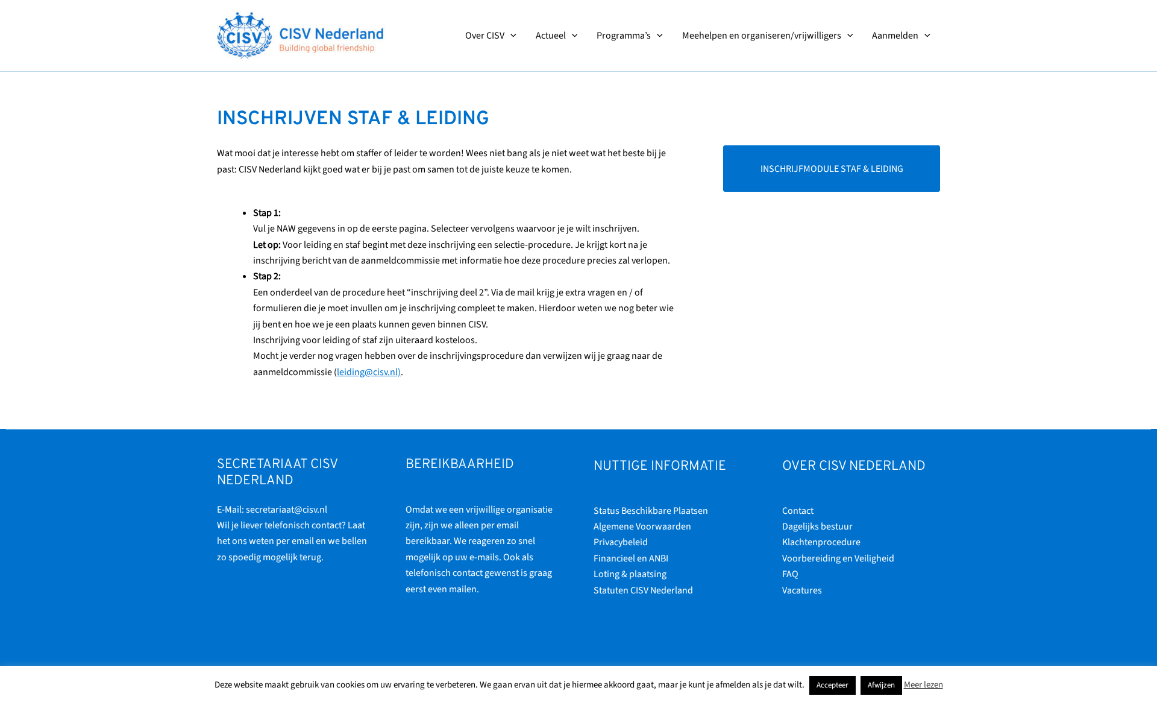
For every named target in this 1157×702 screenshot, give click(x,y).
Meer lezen (923, 684)
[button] (510, 35)
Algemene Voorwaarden (642, 526)
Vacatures (802, 590)
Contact (798, 510)
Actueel (551, 35)
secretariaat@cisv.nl (286, 509)
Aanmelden (895, 35)
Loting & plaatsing (630, 574)
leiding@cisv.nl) (369, 372)
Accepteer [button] (832, 685)
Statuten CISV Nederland (643, 590)
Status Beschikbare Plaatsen (651, 510)
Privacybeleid (621, 542)
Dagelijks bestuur (817, 526)
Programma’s (624, 35)
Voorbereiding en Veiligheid (838, 558)
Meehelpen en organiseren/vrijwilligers (761, 35)
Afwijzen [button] (881, 685)
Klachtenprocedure (821, 542)
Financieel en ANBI (631, 558)
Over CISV (484, 35)
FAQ (790, 574)
